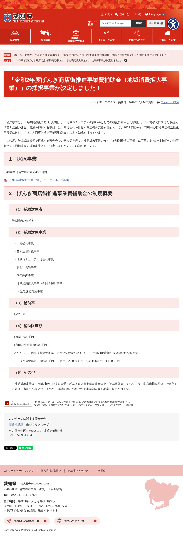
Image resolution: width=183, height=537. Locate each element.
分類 (167, 39)
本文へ (108, 14)
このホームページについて (19, 470)
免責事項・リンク (78, 470)
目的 (106, 39)
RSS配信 (101, 470)
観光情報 (45, 39)
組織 (137, 39)
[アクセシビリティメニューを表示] (173, 24)
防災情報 (15, 39)
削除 (125, 60)
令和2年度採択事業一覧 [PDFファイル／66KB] (39, 179)
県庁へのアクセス (74, 521)
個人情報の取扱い (51, 470)
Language (155, 14)
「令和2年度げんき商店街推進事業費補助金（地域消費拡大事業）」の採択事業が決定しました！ (68, 60)
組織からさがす (33, 54)
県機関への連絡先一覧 (26, 521)
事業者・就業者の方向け (76, 39)
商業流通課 (51, 54)
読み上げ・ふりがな (131, 14)
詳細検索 (154, 23)
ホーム (18, 54)
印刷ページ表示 (170, 102)
